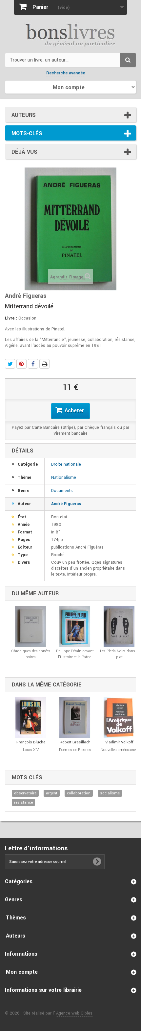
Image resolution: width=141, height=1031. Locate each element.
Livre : (11, 318)
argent (51, 793)
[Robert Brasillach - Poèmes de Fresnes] (74, 717)
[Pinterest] (21, 364)
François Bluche (30, 742)
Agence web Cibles (74, 1013)
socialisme (110, 793)
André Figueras (66, 504)
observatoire (25, 793)
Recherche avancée (65, 73)
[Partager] (33, 364)
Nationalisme (63, 477)
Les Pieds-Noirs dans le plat (119, 654)
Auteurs (23, 115)
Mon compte (22, 972)
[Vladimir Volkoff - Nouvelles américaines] (119, 717)
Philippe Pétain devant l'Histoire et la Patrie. (75, 654)
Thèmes (16, 917)
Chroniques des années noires (30, 654)
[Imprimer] (44, 364)
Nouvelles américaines (119, 750)
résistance (23, 802)
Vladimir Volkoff (119, 742)
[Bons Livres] (70, 34)
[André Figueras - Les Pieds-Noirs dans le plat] (119, 626)
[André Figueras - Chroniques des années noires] (30, 626)
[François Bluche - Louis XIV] (30, 717)
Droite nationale (66, 464)
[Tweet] (10, 364)
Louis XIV (31, 750)
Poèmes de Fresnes (75, 750)
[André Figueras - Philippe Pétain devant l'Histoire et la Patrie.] (74, 626)
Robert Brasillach (75, 742)
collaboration (79, 793)
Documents (62, 491)
